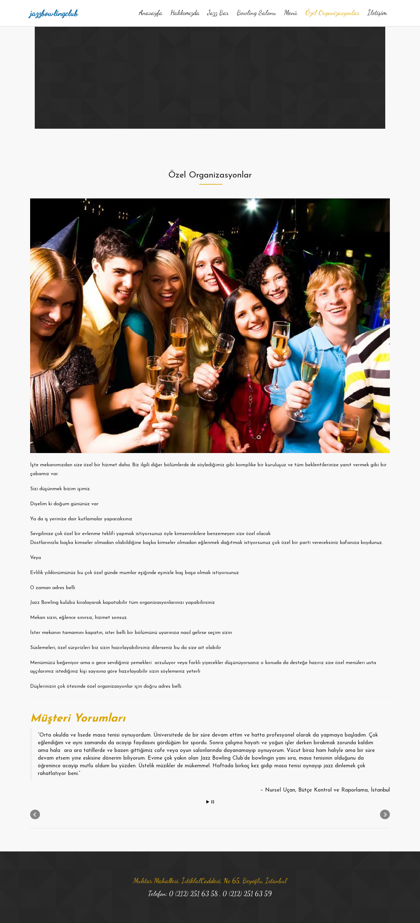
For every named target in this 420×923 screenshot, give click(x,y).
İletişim (377, 13)
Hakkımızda (185, 13)
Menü (290, 13)
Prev (35, 814)
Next (385, 814)
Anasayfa (150, 13)
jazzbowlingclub (54, 13)
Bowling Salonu (256, 13)
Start (207, 802)
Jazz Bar (218, 13)
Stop (212, 802)
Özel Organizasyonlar (332, 13)
